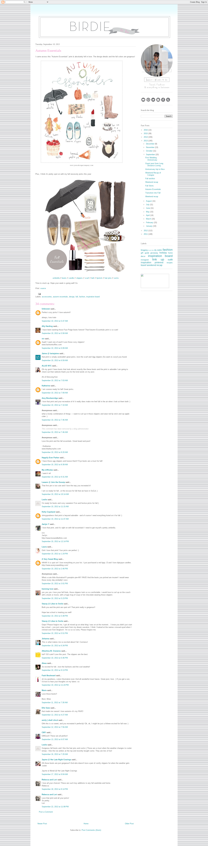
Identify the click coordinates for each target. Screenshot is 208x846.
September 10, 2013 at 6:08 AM (55, 348)
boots (64, 278)
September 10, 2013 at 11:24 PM (55, 685)
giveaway (154, 253)
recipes (170, 263)
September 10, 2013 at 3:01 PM (55, 583)
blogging (144, 250)
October (149, 151)
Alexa (44, 663)
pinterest (159, 262)
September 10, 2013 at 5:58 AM (55, 333)
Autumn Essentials (153, 189)
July (148, 204)
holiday (163, 253)
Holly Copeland (48, 512)
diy (155, 250)
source (43, 288)
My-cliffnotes (47, 470)
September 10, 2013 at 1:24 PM (55, 554)
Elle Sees (46, 708)
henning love (47, 589)
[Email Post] (39, 294)
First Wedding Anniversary (151, 159)
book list (151, 250)
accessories (47, 297)
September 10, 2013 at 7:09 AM (55, 393)
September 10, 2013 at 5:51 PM (55, 633)
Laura (44, 547)
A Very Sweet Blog (50, 559)
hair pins (108, 278)
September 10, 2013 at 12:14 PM (55, 541)
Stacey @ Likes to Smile (52, 604)
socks (116, 278)
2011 (146, 234)
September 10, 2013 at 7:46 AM (55, 420)
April (148, 215)
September (151, 154)
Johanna (45, 639)
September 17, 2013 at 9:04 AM (55, 774)
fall (77, 297)
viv (43, 339)
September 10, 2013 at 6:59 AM (55, 360)
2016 (146, 130)
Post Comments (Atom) (91, 830)
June (148, 208)
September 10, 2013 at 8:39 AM (55, 464)
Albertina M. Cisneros (51, 651)
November (150, 147)
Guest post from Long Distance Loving (154, 164)
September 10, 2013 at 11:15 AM (55, 506)
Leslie (44, 500)
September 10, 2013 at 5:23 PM (55, 598)
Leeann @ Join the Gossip (53, 482)
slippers (79, 278)
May (148, 212)
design (71, 297)
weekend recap (154, 265)
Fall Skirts (149, 186)
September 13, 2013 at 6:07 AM (55, 739)
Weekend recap (151, 182)
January (149, 226)
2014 (146, 137)
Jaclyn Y (45, 524)
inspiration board (93, 297)
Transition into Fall (152, 193)
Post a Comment (46, 812)
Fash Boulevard (48, 675)
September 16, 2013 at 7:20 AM (55, 754)
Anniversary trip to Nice (155, 169)
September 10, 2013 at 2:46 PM (55, 569)
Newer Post (42, 824)
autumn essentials (60, 297)
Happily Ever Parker (50, 458)
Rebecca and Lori (49, 780)
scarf (87, 278)
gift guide (145, 253)
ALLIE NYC (47, 366)
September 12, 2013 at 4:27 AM (55, 715)
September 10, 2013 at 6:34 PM (55, 645)
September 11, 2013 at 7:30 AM (55, 702)
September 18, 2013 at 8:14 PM (55, 789)
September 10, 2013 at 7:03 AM (55, 380)
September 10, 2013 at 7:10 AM (55, 405)
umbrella (56, 278)
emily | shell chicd (50, 720)
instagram (145, 260)
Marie (44, 690)
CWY (44, 732)
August (149, 201)
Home (86, 824)
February (150, 222)
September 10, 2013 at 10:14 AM (55, 494)
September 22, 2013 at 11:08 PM (55, 807)
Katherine (46, 386)
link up (158, 259)
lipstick (99, 278)
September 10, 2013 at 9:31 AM (55, 477)
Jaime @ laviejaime (50, 353)
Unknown (46, 309)
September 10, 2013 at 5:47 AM (55, 321)
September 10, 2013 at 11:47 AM (55, 519)
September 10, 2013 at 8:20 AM (55, 452)
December (150, 144)
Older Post (129, 824)
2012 (146, 230)
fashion (82, 297)
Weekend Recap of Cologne (153, 174)
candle (71, 278)
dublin (159, 250)
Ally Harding (47, 326)
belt (92, 278)
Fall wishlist (150, 178)
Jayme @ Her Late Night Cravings (56, 760)
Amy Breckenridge (50, 398)
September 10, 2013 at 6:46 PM (55, 658)
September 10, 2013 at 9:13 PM (55, 670)
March (149, 219)
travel (143, 265)
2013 (146, 141)
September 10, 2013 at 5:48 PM (55, 616)
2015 (146, 133)
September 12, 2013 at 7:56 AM (55, 727)
